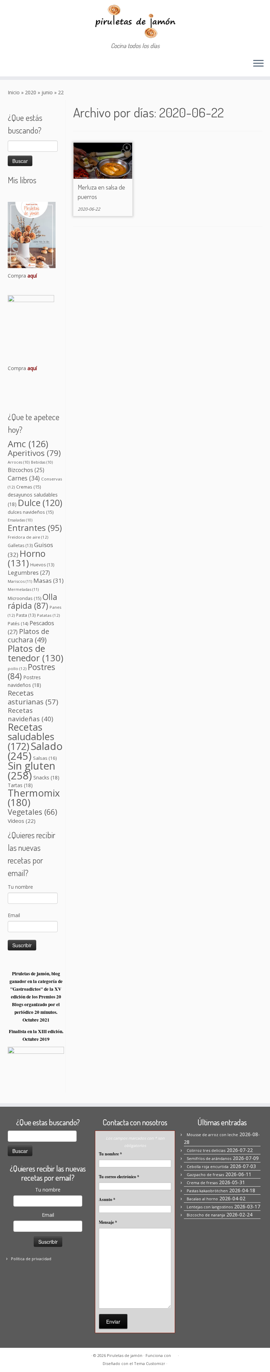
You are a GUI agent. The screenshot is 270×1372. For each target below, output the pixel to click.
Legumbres (29, 572)
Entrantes (35, 527)
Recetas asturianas (33, 697)
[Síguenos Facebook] (13, 64)
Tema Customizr (149, 1363)
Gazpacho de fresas (205, 1174)
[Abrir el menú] (258, 64)
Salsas (45, 758)
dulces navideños (30, 512)
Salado (35, 751)
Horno (27, 558)
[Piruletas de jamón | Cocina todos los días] (135, 21)
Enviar (113, 1321)
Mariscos (20, 581)
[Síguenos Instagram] (22, 64)
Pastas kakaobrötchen (207, 1190)
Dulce (40, 502)
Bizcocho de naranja (206, 1214)
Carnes (24, 478)
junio (47, 92)
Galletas (20, 545)
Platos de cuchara (28, 635)
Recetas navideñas (30, 714)
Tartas (20, 785)
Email (14, 915)
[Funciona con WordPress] (174, 1354)
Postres (31, 672)
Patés (18, 624)
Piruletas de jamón (124, 1355)
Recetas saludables (31, 737)
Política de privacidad (31, 1258)
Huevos (42, 565)
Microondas (24, 598)
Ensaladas (20, 520)
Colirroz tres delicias (206, 1150)
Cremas (28, 487)
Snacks (46, 777)
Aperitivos (34, 453)
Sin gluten (31, 771)
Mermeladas (23, 589)
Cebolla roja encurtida (208, 1166)
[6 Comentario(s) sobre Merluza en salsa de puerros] (127, 154)
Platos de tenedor (35, 653)
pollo (17, 668)
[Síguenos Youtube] (51, 64)
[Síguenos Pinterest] (32, 64)
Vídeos (22, 820)
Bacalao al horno (202, 1198)
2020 (30, 92)
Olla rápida (32, 601)
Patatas (48, 615)
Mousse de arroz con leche (212, 1134)
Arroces (19, 462)
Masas (48, 580)
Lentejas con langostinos (210, 1206)
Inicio (14, 92)
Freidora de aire (28, 537)
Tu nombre (20, 886)
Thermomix (34, 797)
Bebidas (42, 462)
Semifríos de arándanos (209, 1158)
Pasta (26, 615)
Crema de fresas (202, 1182)
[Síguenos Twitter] (41, 64)
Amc (28, 444)
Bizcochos (26, 470)
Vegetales (32, 812)
